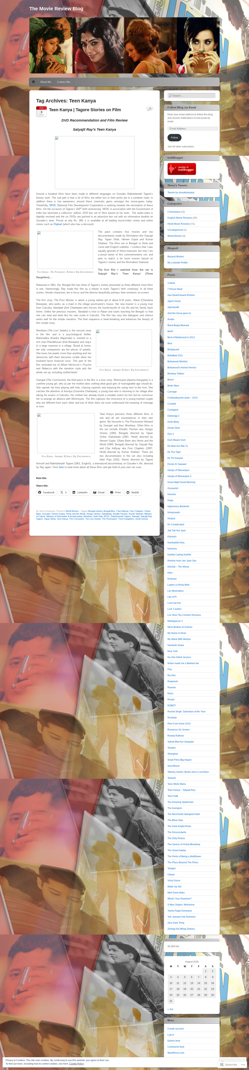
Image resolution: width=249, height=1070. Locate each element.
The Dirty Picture (176, 838)
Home (33, 81)
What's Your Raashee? (179, 898)
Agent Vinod (174, 301)
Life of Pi (172, 597)
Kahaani (171, 536)
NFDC (52, 205)
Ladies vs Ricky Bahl (178, 584)
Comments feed (175, 1046)
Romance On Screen (178, 729)
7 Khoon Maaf (174, 289)
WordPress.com (175, 1053)
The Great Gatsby (176, 850)
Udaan (171, 874)
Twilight (171, 868)
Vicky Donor (173, 880)
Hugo (170, 500)
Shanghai (172, 753)
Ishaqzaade (173, 512)
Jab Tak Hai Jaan (176, 530)
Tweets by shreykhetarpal (180, 192)
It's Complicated (175, 524)
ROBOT (171, 705)
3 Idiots (171, 283)
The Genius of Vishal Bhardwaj (183, 844)
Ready (170, 699)
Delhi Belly (173, 422)
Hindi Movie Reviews (178, 224)
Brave (170, 379)
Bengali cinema (95, 511)
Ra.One (171, 675)
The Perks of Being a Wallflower (184, 856)
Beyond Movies (175, 256)
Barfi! (170, 331)
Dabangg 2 (173, 415)
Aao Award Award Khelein (181, 295)
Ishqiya (171, 518)
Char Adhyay (122, 511)
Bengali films (109, 511)
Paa (169, 669)
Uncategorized (175, 230)
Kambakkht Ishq (175, 542)
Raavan (171, 687)
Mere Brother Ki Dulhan (179, 627)
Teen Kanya (62, 519)
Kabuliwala (107, 514)
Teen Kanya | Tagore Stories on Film (85, 109)
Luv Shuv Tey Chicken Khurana (184, 615)
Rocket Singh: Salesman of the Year (186, 711)
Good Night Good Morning (181, 482)
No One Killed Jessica (179, 657)
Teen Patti (172, 796)
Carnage (172, 391)
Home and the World (75, 514)
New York (172, 651)
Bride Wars (173, 385)
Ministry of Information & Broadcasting (64, 516)
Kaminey (172, 548)
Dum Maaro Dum (176, 440)
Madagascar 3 (175, 621)
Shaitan (171, 747)
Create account (175, 1028)
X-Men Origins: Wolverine (181, 904)
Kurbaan (172, 578)
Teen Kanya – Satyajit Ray (181, 790)
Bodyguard (173, 349)
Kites (170, 572)
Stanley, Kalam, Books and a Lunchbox (188, 772)
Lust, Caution (174, 609)
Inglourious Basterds (178, 506)
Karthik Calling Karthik (179, 554)
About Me (45, 81)
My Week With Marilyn (179, 639)
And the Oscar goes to (179, 313)
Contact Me (63, 81)
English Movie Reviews (179, 217)
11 (150, 108)
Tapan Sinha (50, 519)
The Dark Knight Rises (179, 826)
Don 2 (170, 434)
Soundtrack (173, 766)
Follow (174, 137)
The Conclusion (76, 519)
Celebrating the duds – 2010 (182, 397)
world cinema (141, 519)
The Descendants (176, 832)
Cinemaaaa (173, 211)
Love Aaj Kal (174, 603)
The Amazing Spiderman (180, 802)
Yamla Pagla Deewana (179, 910)
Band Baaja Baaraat (178, 325)
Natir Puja (98, 516)
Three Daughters (126, 519)
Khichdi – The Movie (178, 566)
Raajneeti (172, 681)
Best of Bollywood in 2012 (181, 337)
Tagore (39, 519)
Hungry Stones (93, 514)
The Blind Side (175, 820)
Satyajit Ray (146, 516)
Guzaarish (172, 488)
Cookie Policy (76, 1063)
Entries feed (173, 1040)
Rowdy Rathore (175, 735)
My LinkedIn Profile (177, 262)
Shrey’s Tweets (177, 185)
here (61, 467)
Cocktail (171, 403)
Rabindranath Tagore (121, 516)
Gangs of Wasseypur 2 (179, 476)
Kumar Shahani (136, 514)
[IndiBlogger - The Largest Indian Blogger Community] (181, 174)
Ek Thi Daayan (175, 458)
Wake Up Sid (174, 886)
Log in (170, 1034)
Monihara (87, 516)
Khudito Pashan (120, 514)
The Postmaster (109, 519)
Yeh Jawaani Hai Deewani (181, 916)
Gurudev (46, 514)
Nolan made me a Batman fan (183, 663)
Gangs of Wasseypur (178, 470)
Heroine (171, 494)
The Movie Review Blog (56, 8)
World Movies (72, 511)
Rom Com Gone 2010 (179, 723)
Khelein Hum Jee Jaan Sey (181, 560)
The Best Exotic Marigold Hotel (183, 814)
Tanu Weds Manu (176, 784)
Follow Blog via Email (181, 107)
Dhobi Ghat (173, 428)
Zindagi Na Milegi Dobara (181, 928)
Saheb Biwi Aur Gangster (180, 741)
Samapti (135, 516)
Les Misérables (175, 591)
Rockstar (172, 717)
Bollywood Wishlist (177, 361)
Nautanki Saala (175, 645)
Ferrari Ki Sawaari (177, 464)
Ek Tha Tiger (174, 452)
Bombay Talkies (175, 373)
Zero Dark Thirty (175, 922)
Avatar (170, 319)
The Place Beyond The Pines (182, 862)
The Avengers (174, 808)
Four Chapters (136, 511)
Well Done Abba (176, 892)
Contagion (173, 409)
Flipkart (58, 224)
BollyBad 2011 (175, 355)
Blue (169, 343)
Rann (170, 693)
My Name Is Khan (176, 633)
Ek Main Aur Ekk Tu (177, 446)
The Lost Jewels (93, 519)
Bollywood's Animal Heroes (181, 367)
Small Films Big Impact (179, 760)
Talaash (171, 778)
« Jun (170, 1009)
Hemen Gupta (58, 514)
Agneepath (173, 307)
